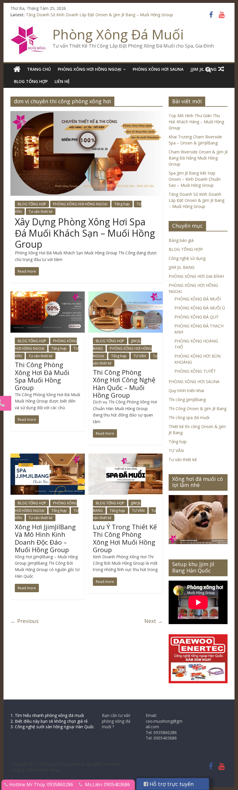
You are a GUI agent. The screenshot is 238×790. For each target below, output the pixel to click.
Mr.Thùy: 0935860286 (49, 784)
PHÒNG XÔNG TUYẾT (195, 371)
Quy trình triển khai (186, 390)
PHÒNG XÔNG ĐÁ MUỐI (197, 299)
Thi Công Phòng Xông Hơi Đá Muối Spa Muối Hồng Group (42, 376)
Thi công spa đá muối (189, 417)
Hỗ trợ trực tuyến (171, 783)
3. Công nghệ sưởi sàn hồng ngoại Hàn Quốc (52, 726)
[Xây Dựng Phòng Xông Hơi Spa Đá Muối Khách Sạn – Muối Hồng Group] (86, 114)
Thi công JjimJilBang (187, 399)
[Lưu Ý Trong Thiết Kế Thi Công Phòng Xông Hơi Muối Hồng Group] (126, 457)
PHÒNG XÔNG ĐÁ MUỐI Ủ (199, 308)
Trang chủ (39, 69)
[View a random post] (221, 69)
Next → (153, 620)
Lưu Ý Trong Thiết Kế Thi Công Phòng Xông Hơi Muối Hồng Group (125, 538)
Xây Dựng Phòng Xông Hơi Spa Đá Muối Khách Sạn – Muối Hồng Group (85, 232)
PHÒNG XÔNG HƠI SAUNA (158, 69)
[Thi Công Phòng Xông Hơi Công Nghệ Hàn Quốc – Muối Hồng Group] (126, 295)
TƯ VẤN (140, 356)
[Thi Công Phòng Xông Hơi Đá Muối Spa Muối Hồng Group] (47, 295)
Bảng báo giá (181, 240)
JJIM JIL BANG (181, 267)
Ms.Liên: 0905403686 (107, 784)
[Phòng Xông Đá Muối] (28, 30)
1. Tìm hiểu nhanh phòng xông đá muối (47, 715)
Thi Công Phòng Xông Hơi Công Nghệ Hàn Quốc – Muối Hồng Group (124, 383)
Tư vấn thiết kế (41, 211)
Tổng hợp (122, 204)
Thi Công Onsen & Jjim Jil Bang (197, 408)
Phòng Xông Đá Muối (118, 34)
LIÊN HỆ (62, 81)
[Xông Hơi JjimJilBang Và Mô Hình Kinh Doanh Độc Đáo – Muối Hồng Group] (47, 457)
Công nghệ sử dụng (187, 258)
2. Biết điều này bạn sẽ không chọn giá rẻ (49, 721)
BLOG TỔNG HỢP (31, 81)
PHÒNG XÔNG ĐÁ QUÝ (196, 317)
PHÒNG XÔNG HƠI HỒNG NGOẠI (89, 69)
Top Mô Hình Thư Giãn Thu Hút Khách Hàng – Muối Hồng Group (196, 122)
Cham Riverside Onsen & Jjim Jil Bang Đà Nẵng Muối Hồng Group (198, 158)
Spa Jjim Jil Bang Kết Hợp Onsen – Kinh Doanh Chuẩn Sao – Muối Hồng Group (195, 179)
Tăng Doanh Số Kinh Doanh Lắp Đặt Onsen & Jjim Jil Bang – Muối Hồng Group (99, 14)
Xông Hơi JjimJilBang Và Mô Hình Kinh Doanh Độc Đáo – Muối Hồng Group (45, 538)
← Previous (24, 620)
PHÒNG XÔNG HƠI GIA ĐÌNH (196, 276)
